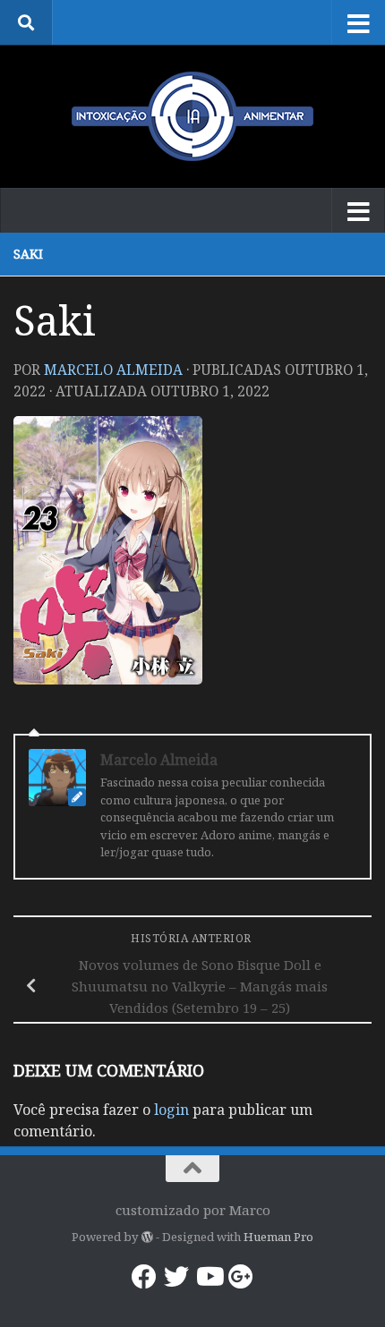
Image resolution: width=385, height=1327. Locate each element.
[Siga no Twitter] (176, 1276)
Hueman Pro (278, 1237)
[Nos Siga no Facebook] (144, 1276)
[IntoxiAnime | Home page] (192, 116)
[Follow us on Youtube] (208, 1276)
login (171, 1109)
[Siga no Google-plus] (240, 1276)
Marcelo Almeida (113, 369)
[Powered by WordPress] (146, 1237)
